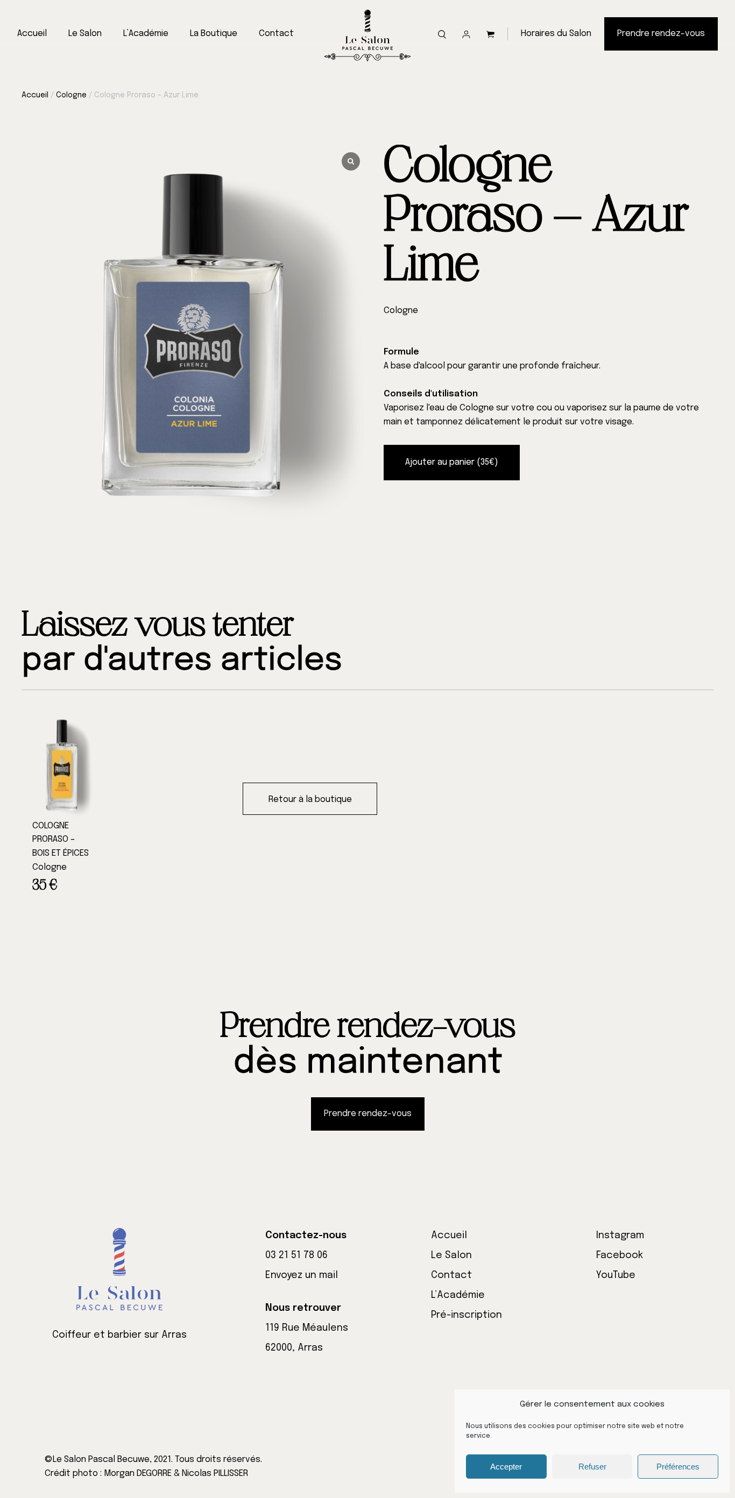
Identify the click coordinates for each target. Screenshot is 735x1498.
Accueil (32, 33)
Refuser (592, 1466)
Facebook (619, 1255)
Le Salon (85, 33)
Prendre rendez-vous (661, 33)
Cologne (71, 95)
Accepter (506, 1466)
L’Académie (145, 33)
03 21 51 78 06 (296, 1255)
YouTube (615, 1275)
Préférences (677, 1466)
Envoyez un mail (301, 1275)
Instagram (620, 1235)
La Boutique (213, 33)
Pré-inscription (466, 1315)
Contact (276, 33)
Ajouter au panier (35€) (451, 462)
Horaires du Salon (556, 33)
